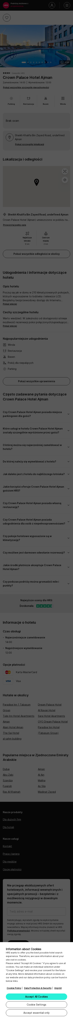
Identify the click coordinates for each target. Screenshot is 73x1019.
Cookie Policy (14, 988)
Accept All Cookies (36, 996)
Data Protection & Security (38, 988)
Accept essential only (36, 1012)
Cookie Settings (36, 1004)
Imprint (58, 988)
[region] (36, 980)
